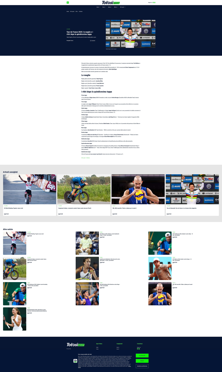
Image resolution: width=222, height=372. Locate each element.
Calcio (97, 7)
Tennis (103, 7)
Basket (109, 7)
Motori (115, 7)
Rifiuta (142, 360)
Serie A (118, 347)
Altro (77, 11)
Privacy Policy (69, 348)
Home (68, 11)
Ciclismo (80, 11)
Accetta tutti (142, 355)
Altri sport (122, 7)
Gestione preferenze (142, 366)
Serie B (118, 349)
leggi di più (6, 213)
